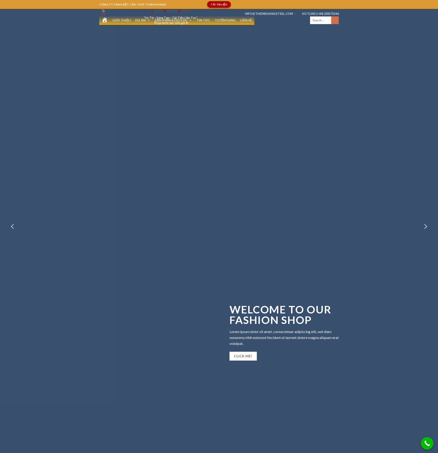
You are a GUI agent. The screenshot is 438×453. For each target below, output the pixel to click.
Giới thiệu (121, 20)
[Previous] (13, 226)
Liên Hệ (246, 20)
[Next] (425, 226)
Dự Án (140, 20)
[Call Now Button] (427, 443)
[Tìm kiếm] (335, 20)
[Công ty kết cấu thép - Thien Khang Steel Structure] (118, 12)
